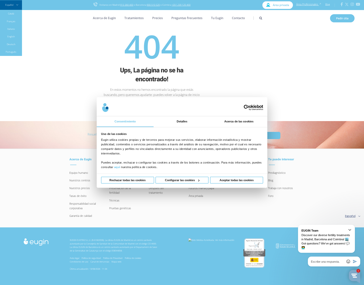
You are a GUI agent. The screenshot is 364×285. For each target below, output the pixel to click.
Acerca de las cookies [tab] (238, 121)
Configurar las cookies (180, 180)
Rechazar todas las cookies (127, 180)
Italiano (11, 29)
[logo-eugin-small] (36, 239)
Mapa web (116, 261)
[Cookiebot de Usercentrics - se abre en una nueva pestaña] (246, 107)
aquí (117, 167)
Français (11, 21)
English (11, 36)
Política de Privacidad (112, 258)
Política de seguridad (91, 258)
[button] (257, 18)
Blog (327, 4)
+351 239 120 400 (181, 4)
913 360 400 (126, 4)
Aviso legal (74, 258)
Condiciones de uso (79, 261)
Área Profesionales (307, 4)
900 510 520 (153, 4)
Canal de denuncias (99, 261)
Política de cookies (133, 258)
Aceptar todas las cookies (237, 180)
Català (11, 13)
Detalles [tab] (182, 121)
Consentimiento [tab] (125, 121)
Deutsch (11, 44)
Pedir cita (342, 18)
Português (11, 51)
